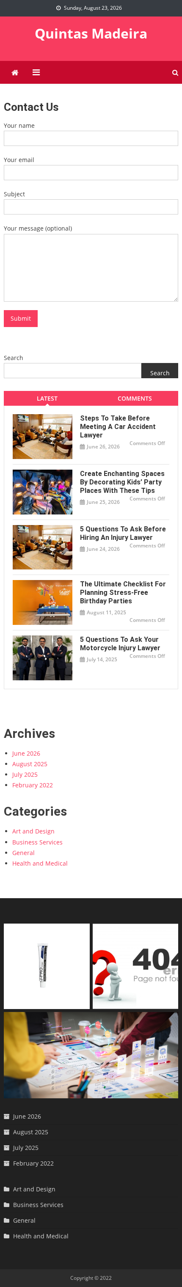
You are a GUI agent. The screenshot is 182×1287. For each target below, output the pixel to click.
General (23, 853)
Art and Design (33, 831)
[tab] (47, 398)
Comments (135, 398)
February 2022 (32, 785)
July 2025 (25, 774)
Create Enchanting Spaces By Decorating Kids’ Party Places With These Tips (122, 482)
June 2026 (26, 753)
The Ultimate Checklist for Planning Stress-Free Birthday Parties (123, 592)
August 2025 (29, 764)
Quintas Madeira (91, 33)
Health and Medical (40, 863)
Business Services (37, 842)
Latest (47, 398)
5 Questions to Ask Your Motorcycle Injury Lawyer (120, 643)
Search (13, 358)
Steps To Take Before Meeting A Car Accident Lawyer (118, 426)
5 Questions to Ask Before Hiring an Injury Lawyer (123, 533)
